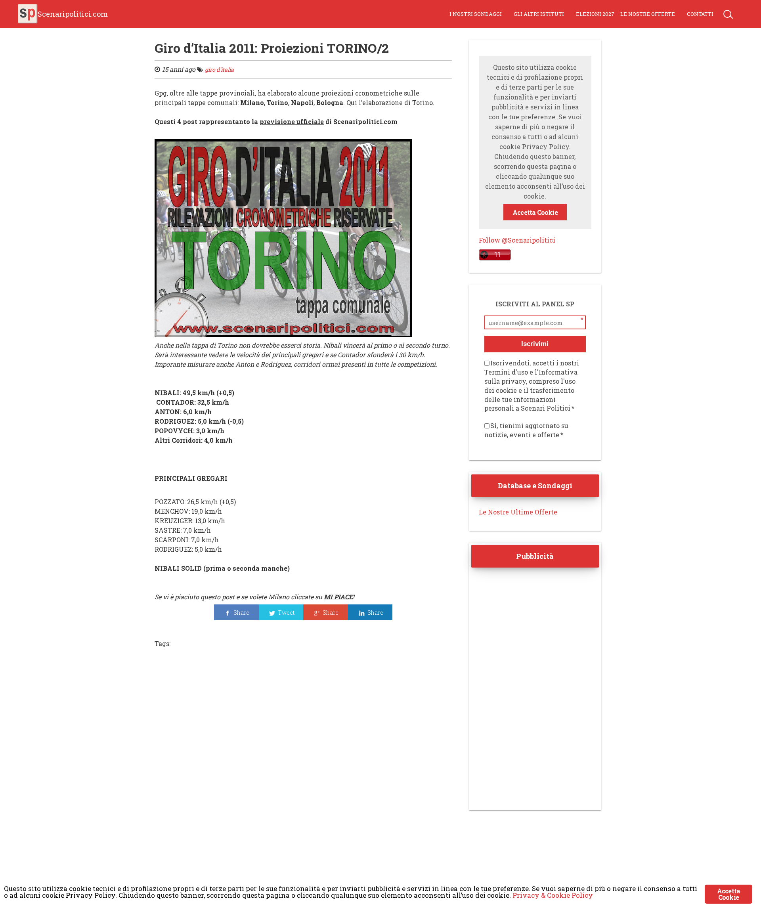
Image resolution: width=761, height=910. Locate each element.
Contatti (700, 13)
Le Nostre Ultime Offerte (518, 512)
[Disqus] (303, 763)
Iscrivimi (535, 344)
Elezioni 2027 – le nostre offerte (625, 13)
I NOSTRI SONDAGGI (475, 13)
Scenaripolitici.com (73, 14)
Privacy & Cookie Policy (552, 895)
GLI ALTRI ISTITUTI (539, 13)
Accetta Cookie (535, 212)
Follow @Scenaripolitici (517, 240)
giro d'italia (219, 69)
